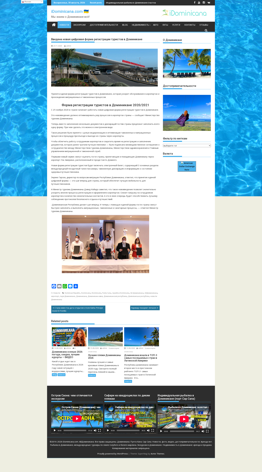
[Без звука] (95, 430)
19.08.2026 (58, 348)
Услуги (176, 25)
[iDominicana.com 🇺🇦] (53, 24)
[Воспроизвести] (54, 430)
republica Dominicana (120, 293)
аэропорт (55, 296)
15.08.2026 (94, 348)
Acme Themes (157, 453)
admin (68, 46)
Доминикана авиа (95, 296)
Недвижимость (140, 25)
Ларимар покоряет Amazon (143, 308)
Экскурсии (79, 25)
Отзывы (204, 25)
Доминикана (81, 296)
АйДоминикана (151, 293)
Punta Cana (106, 293)
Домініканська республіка (138, 296)
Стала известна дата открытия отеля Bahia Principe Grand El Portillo (77, 309)
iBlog (125, 25)
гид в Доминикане (67, 296)
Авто (155, 25)
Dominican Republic (72, 293)
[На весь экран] (99, 430)
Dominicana (85, 293)
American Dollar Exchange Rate (187, 166)
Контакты (189, 25)
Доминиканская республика (115, 296)
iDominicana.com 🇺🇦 (70, 11)
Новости (64, 25)
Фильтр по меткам (175, 138)
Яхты (165, 25)
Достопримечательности (104, 25)
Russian (27, 2)
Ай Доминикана (137, 293)
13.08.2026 (130, 348)
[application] (77, 418)
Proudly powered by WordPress (112, 453)
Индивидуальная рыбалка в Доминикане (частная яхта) (134, 2)
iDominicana (96, 293)
